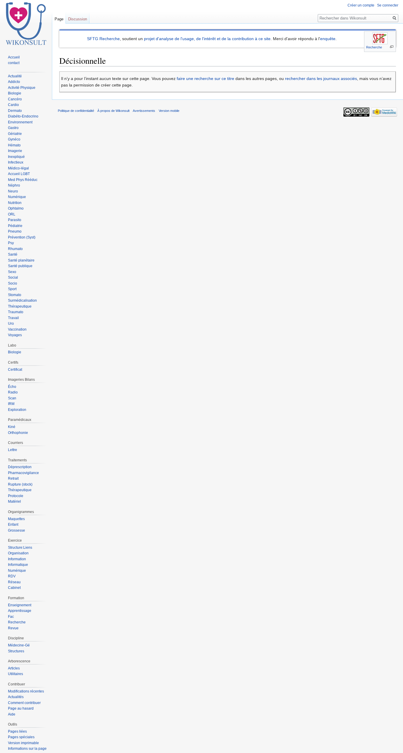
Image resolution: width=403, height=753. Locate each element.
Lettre (12, 450)
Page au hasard (21, 708)
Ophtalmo (16, 208)
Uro (11, 323)
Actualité (15, 76)
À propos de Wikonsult (113, 110)
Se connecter (387, 5)
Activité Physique (21, 88)
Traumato (15, 312)
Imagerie (15, 151)
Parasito (14, 220)
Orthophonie (18, 433)
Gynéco (14, 139)
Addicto (14, 82)
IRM (11, 404)
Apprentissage (19, 611)
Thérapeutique (20, 306)
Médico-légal (18, 168)
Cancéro (15, 99)
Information (17, 559)
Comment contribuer (24, 703)
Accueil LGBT (19, 174)
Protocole (15, 496)
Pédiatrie (15, 226)
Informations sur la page (27, 749)
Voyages (15, 335)
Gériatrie (15, 134)
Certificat (15, 369)
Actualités (16, 697)
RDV (12, 576)
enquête (327, 38)
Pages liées (17, 731)
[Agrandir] (391, 46)
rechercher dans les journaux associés (321, 78)
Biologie (14, 93)
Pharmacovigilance (23, 473)
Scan (12, 398)
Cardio (13, 105)
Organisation (18, 553)
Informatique (18, 565)
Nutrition (15, 203)
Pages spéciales (21, 737)
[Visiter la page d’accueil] (26, 23)
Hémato (14, 145)
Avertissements (144, 110)
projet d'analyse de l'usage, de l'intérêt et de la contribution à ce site (207, 38)
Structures (16, 651)
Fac (11, 617)
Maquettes (16, 519)
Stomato (14, 295)
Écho (12, 387)
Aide (11, 714)
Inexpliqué (16, 157)
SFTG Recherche (103, 38)
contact (13, 63)
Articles (14, 668)
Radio (13, 392)
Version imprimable (23, 743)
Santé (12, 254)
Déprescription (20, 467)
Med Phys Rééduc (22, 180)
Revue (13, 628)
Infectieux (15, 162)
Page (59, 19)
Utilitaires (15, 674)
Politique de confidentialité (76, 110)
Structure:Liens (20, 547)
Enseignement (19, 605)
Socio (12, 283)
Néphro (14, 185)
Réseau (14, 582)
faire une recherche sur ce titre (205, 78)
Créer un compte (361, 5)
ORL (11, 214)
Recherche (374, 47)
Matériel (14, 501)
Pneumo (15, 231)
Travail (13, 318)
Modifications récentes (26, 691)
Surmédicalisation (22, 300)
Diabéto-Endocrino (23, 116)
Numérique (17, 197)
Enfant (13, 524)
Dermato (15, 111)
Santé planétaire (21, 260)
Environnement (20, 122)
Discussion (77, 19)
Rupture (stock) (20, 484)
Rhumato (15, 249)
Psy (11, 243)
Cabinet (14, 588)
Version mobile (169, 110)
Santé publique (20, 266)
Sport (12, 289)
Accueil (14, 57)
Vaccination (17, 329)
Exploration (17, 410)
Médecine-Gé (19, 645)
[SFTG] (380, 38)
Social (13, 277)
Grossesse (16, 530)
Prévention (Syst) (21, 237)
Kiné (11, 427)
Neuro (13, 191)
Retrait (13, 478)
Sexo (12, 272)
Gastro (13, 128)
